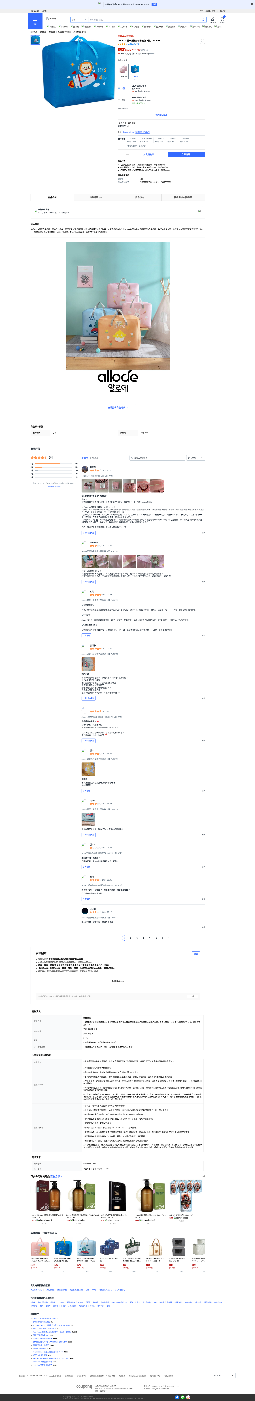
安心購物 (111, 1375)
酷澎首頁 (34, 32)
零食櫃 (169, 1302)
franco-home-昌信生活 (119, 1302)
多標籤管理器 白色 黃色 (41, 1345)
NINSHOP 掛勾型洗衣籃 (41, 1322)
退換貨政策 (69, 1375)
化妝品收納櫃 (49, 1290)
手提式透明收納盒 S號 (40, 1335)
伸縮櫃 (161, 1302)
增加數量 (127, 156)
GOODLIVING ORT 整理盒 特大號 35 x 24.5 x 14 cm (51, 1325)
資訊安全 (122, 1375)
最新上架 (94, 458)
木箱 (155, 1302)
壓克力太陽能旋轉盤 (40, 1355)
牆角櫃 (95, 1302)
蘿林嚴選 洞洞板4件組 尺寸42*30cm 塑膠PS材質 (50, 1342)
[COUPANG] (84, 1387)
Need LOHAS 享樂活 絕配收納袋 (44, 1329)
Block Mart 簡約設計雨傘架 (42, 1362)
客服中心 (215, 11)
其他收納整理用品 (79, 32)
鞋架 (87, 1290)
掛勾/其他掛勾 (120, 1290)
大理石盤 (61, 1302)
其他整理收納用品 (64, 32)
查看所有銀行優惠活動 (136, 146)
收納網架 (188, 1302)
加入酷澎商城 (155, 1375)
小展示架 (34, 1306)
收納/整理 (52, 32)
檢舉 (192, 996)
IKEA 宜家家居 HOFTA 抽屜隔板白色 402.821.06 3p (51, 1359)
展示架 (55, 1306)
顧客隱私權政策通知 (97, 1375)
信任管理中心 (81, 1375)
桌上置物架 (147, 1302)
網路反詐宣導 (168, 1375)
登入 (201, 11)
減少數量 (127, 153)
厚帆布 (48, 1306)
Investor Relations (35, 1375)
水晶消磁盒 (72, 1306)
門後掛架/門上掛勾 (105, 1290)
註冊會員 (208, 11)
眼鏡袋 (33, 1302)
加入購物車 (148, 154)
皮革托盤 (197, 1302)
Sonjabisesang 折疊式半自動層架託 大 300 (48, 1352)
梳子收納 (100, 1306)
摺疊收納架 (71, 1302)
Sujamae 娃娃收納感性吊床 (42, 1339)
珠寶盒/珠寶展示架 (76, 1290)
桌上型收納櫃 (62, 1290)
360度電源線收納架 (39, 1349)
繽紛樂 (52, 1302)
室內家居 (43, 32)
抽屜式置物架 (43, 1302)
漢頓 (108, 1306)
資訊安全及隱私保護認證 (137, 1375)
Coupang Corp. (136, 132)
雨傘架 (94, 1290)
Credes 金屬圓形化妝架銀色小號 (44, 1319)
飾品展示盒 (83, 1306)
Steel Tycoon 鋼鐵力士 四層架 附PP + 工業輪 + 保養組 (52, 1332)
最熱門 (85, 458)
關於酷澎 (22, 1375)
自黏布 (80, 1302)
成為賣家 (223, 11)
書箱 (41, 1306)
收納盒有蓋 (218, 1302)
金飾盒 (92, 1306)
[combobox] (195, 458)
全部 (73, 20)
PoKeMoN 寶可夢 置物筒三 (42, 1365)
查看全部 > (56, 1176)
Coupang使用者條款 (53, 1375)
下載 (154, 4)
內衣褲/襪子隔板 (36, 1290)
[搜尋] (203, 19)
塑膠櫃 (88, 1302)
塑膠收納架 (208, 1302)
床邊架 (63, 1306)
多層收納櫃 (105, 1302)
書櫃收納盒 (178, 1302)
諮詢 (196, 954)
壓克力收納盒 (135, 1302)
